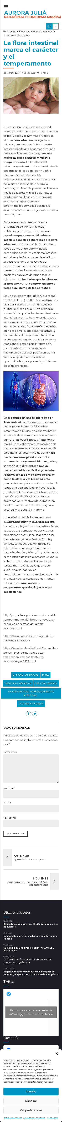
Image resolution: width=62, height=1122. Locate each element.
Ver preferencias (31, 1110)
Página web (10, 817)
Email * (7, 803)
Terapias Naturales (30, 703)
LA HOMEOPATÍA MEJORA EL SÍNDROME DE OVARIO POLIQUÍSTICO (27, 961)
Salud (26, 35)
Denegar (31, 1100)
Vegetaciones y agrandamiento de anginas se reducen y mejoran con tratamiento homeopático (31, 973)
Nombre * (8, 788)
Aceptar (31, 1091)
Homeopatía (48, 31)
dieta (45, 675)
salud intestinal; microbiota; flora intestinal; (31, 693)
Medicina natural (46, 683)
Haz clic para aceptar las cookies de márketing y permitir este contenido (31, 1012)
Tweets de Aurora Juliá (31, 1012)
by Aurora (33, 72)
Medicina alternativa (17, 683)
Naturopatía (13, 35)
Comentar (17, 833)
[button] (57, 1053)
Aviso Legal (52, 1117)
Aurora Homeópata (25, 675)
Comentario (10, 752)
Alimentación (15, 31)
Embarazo (32, 31)
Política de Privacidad (34, 1117)
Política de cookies (13, 1117)
